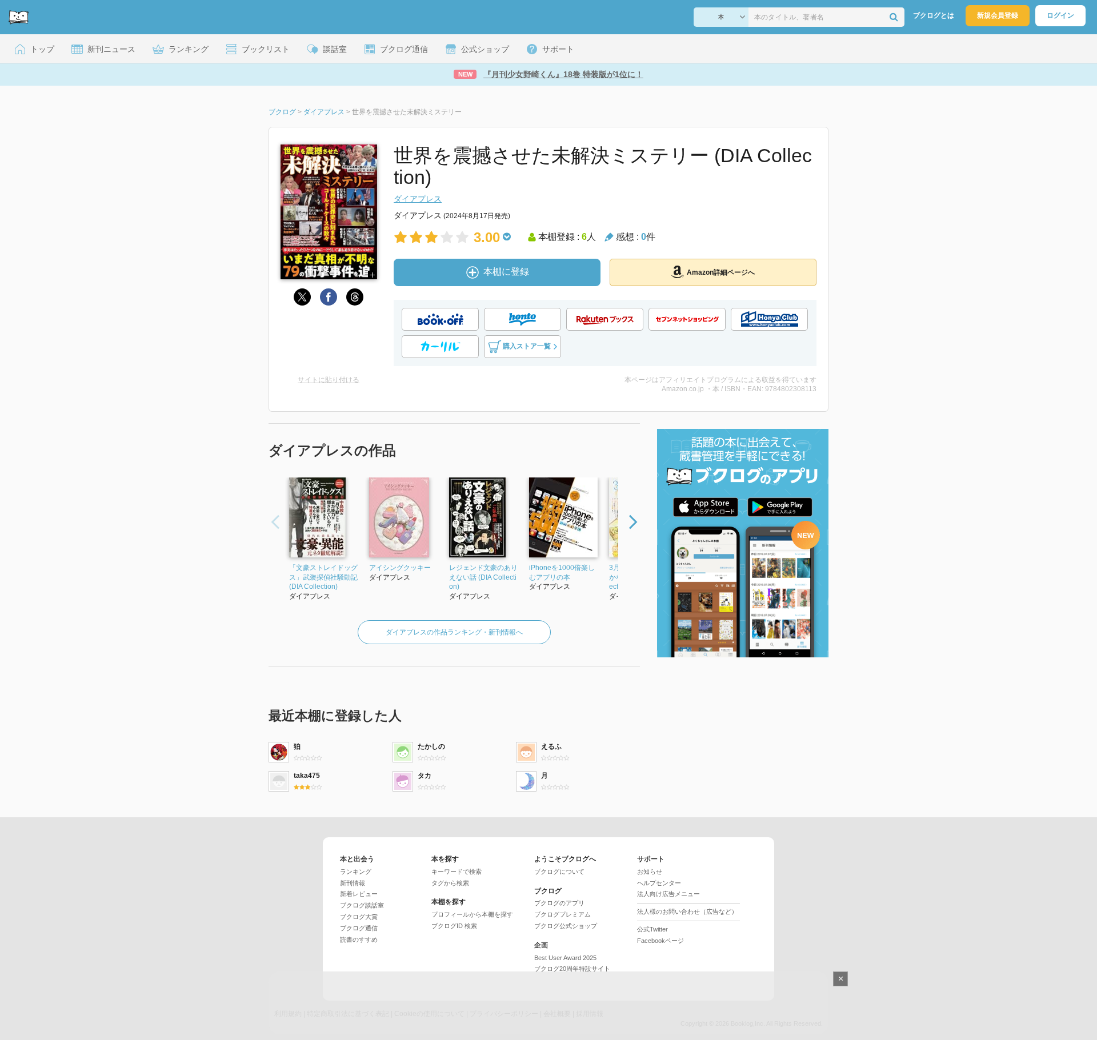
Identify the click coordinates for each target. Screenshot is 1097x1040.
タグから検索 (450, 883)
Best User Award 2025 (565, 957)
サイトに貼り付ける (328, 380)
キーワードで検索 (456, 871)
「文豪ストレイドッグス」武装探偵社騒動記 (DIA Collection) (323, 577)
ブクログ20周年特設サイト (572, 968)
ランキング (355, 871)
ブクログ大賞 (359, 916)
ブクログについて (559, 871)
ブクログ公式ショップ (565, 925)
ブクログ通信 (359, 928)
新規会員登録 (997, 15)
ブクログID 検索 (454, 925)
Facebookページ (660, 940)
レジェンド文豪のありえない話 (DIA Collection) (483, 577)
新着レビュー (359, 893)
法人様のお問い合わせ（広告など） (687, 911)
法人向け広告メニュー (668, 893)
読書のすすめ (359, 939)
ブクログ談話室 (362, 905)
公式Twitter (652, 929)
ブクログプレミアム (562, 914)
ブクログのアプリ (559, 903)
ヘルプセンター (659, 883)
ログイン (1060, 15)
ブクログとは (933, 15)
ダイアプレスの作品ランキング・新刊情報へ (454, 632)
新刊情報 (352, 883)
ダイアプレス (418, 198)
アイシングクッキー (400, 568)
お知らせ (649, 871)
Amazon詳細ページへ (721, 272)
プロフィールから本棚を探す (472, 914)
